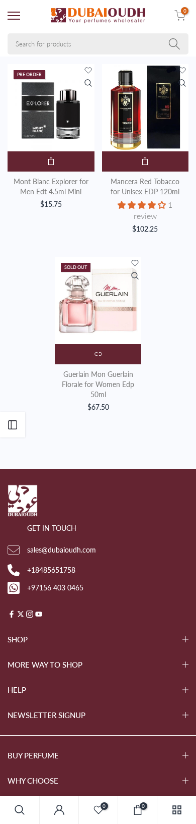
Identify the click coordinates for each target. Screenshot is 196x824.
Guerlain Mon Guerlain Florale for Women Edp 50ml (98, 384)
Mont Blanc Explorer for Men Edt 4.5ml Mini (51, 186)
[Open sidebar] (12, 424)
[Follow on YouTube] (39, 615)
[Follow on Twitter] (21, 615)
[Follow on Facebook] (12, 615)
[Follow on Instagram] (30, 615)
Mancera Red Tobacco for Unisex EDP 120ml (145, 186)
